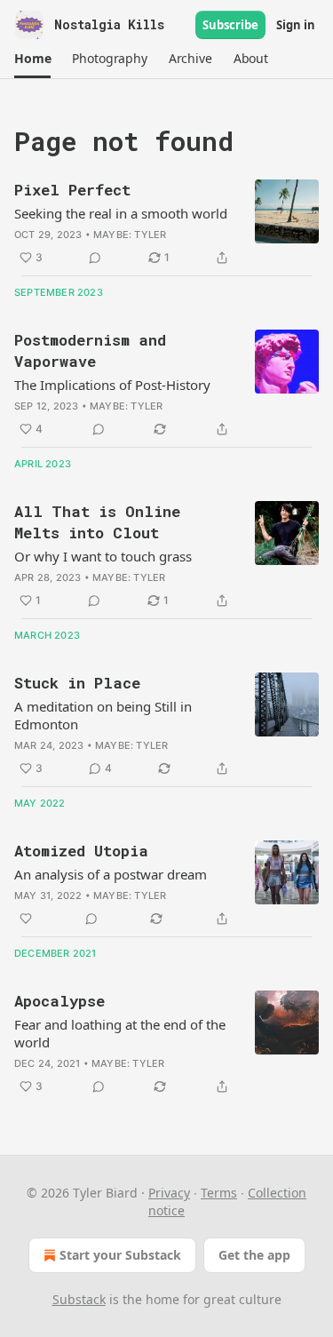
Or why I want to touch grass (103, 556)
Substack (79, 1299)
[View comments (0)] (95, 257)
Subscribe (230, 25)
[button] (32, 58)
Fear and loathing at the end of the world (120, 1033)
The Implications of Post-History (112, 385)
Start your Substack (120, 1254)
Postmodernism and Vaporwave (90, 350)
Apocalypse (59, 1001)
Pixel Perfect (72, 189)
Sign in (295, 25)
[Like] (25, 918)
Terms (219, 1192)
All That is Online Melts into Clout (97, 522)
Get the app (254, 1254)
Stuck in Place (77, 682)
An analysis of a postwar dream (110, 874)
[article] (166, 223)
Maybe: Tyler (129, 234)
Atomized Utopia (81, 850)
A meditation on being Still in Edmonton (103, 715)
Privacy (169, 1192)
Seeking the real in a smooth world (120, 213)
